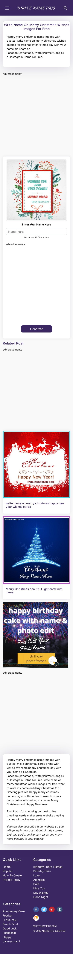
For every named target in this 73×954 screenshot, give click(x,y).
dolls (36, 884)
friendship (9, 932)
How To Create (12, 875)
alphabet (39, 879)
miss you (39, 888)
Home (6, 866)
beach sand (10, 924)
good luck (10, 928)
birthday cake (42, 871)
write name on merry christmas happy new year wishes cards (35, 505)
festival (7, 915)
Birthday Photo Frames (47, 866)
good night (40, 897)
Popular (7, 871)
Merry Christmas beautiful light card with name (34, 590)
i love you (9, 919)
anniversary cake (14, 911)
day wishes (40, 892)
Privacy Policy (11, 879)
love (36, 875)
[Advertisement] (36, 115)
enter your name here (36, 224)
